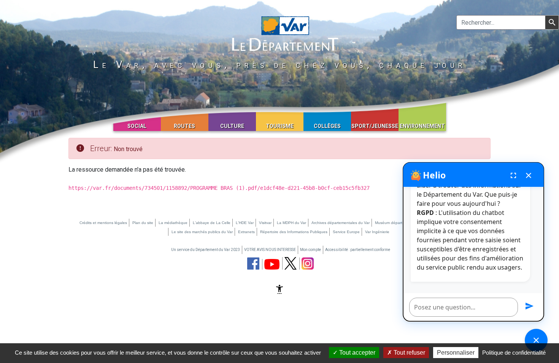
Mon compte (310, 250)
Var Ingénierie (377, 232)
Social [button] (136, 126)
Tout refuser (408, 352)
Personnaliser (456, 352)
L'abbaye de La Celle (211, 223)
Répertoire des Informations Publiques (293, 232)
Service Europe (346, 232)
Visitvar (265, 223)
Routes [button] (184, 126)
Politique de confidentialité (514, 352)
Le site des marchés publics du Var (202, 232)
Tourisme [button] (280, 126)
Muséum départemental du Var (402, 223)
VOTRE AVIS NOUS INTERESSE (270, 250)
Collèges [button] (327, 126)
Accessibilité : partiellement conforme (357, 250)
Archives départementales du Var (340, 223)
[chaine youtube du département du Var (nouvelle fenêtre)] (272, 264)
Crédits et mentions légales (103, 223)
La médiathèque (173, 223)
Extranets (246, 232)
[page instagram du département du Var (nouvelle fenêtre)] (308, 263)
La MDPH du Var (291, 223)
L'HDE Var (245, 223)
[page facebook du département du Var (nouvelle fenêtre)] (253, 263)
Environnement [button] (422, 126)
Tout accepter (356, 352)
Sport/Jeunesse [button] (374, 126)
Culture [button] (232, 126)
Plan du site (142, 223)
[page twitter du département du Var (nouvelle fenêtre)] (290, 263)
